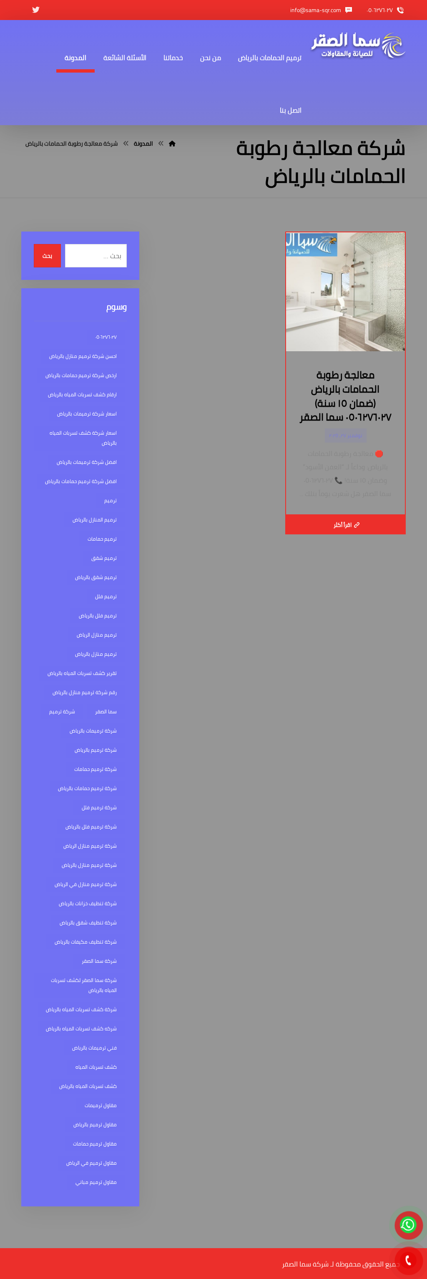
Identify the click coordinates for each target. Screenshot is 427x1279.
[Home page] (172, 143)
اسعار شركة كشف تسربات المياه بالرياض (83, 438)
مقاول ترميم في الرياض (91, 1163)
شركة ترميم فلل (99, 807)
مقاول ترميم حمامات (95, 1143)
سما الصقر (106, 711)
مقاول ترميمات (101, 1105)
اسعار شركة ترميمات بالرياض (87, 413)
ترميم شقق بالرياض (96, 577)
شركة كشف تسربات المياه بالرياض (81, 1009)
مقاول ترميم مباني (96, 1182)
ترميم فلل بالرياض (98, 615)
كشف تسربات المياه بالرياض (88, 1086)
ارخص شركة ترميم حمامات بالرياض (81, 375)
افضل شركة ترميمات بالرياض (87, 462)
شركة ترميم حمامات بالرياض (87, 788)
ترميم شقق (104, 558)
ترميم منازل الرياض (97, 635)
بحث (47, 256)
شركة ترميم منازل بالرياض (89, 865)
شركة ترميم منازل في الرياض (86, 884)
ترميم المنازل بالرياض (95, 519)
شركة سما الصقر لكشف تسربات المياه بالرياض (84, 985)
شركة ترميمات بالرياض (93, 730)
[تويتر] (36, 10)
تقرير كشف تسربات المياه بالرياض (82, 673)
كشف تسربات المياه (96, 1067)
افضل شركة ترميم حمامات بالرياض (81, 481)
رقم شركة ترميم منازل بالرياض (85, 692)
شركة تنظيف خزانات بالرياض (88, 903)
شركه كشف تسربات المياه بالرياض (81, 1028)
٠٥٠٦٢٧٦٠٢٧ (106, 337)
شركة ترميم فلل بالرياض (91, 826)
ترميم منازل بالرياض (96, 654)
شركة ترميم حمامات (95, 769)
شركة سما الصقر (99, 961)
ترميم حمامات (102, 539)
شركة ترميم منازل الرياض (90, 846)
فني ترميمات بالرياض (94, 1047)
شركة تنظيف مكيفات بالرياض (86, 942)
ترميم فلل (106, 596)
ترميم (110, 500)
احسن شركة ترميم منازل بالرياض (83, 356)
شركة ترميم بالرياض (96, 750)
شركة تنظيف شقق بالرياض (88, 922)
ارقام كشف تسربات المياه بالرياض (82, 394)
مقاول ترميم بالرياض (95, 1124)
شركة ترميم (62, 711)
